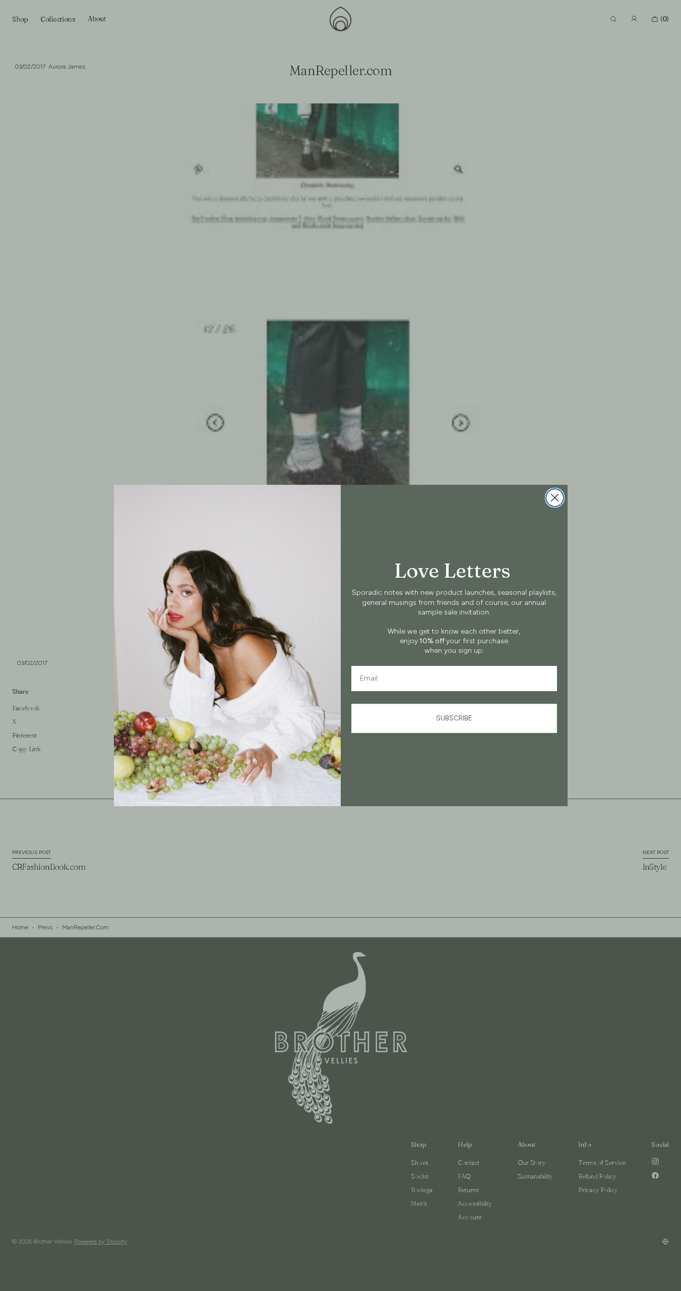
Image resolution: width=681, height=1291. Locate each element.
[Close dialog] (555, 498)
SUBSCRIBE (454, 718)
